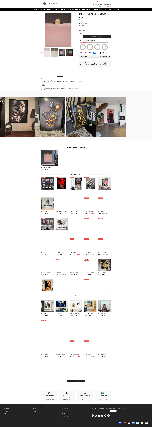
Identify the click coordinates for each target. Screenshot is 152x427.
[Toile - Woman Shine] (76, 203)
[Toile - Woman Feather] (104, 244)
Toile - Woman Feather (102, 252)
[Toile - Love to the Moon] (62, 367)
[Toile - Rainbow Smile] (47, 326)
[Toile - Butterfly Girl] (90, 285)
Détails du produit (70, 75)
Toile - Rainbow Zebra (74, 354)
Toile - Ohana (72, 374)
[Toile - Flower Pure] (76, 244)
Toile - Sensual (44, 211)
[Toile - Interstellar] (47, 346)
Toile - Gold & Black (60, 252)
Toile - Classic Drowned (46, 167)
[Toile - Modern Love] (76, 285)
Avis (91, 75)
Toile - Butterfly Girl (88, 293)
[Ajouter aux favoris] (80, 36)
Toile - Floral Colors (60, 272)
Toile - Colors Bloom (102, 231)
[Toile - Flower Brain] (47, 183)
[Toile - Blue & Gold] (62, 306)
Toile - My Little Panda (46, 374)
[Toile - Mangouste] (104, 346)
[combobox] (105, 2)
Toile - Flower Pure (74, 252)
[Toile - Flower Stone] (90, 183)
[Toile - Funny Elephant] (90, 306)
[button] (42, 30)
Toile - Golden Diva (102, 272)
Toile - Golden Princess (46, 293)
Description (60, 75)
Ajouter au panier (96, 36)
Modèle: (82, 30)
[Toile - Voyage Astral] (62, 326)
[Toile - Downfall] (62, 285)
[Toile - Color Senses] (104, 285)
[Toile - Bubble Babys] (76, 326)
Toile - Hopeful (101, 211)
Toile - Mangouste (102, 354)
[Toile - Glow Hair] (47, 306)
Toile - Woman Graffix (74, 272)
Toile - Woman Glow (45, 252)
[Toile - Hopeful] (104, 203)
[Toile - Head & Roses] (76, 224)
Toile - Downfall (59, 293)
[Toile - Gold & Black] (62, 244)
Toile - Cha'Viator (101, 313)
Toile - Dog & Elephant (60, 354)
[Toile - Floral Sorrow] (90, 224)
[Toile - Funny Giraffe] (104, 326)
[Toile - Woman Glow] (47, 244)
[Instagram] (96, 415)
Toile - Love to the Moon (61, 374)
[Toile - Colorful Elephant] (90, 326)
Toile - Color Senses (102, 293)
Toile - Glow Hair (44, 313)
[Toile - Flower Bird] (90, 244)
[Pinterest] (99, 415)
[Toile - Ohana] (76, 367)
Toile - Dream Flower (60, 231)
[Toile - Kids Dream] (90, 346)
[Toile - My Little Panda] (47, 367)
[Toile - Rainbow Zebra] (76, 346)
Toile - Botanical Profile (89, 272)
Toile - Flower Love (45, 231)
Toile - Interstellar (45, 354)
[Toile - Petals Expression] (104, 183)
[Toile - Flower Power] (90, 203)
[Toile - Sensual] (47, 203)
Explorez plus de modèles (76, 381)
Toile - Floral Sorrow (88, 231)
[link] (49, 396)
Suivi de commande (92, 1)
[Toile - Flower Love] (47, 224)
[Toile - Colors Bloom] (104, 224)
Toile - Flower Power (88, 211)
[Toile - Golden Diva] (104, 265)
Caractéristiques (82, 75)
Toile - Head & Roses (74, 231)
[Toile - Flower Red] (62, 183)
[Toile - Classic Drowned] (49, 158)
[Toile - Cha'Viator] (104, 306)
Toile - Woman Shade (45, 272)
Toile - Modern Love (74, 293)
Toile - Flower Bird (88, 252)
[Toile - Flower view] (76, 183)
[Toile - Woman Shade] (47, 265)
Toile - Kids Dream (87, 354)
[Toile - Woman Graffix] (76, 265)
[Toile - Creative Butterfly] (62, 203)
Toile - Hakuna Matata (74, 313)
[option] (58, 30)
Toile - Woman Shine (74, 211)
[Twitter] (108, 415)
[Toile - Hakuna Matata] (76, 306)
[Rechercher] (106, 2)
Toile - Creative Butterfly (61, 211)
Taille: (82, 25)
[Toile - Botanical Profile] (90, 265)
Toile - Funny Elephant (88, 313)
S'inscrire (113, 411)
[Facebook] (93, 415)
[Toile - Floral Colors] (62, 265)
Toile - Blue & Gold (59, 313)
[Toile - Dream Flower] (62, 224)
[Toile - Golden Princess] (47, 285)
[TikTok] (102, 415)
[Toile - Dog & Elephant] (62, 346)
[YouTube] (105, 415)
